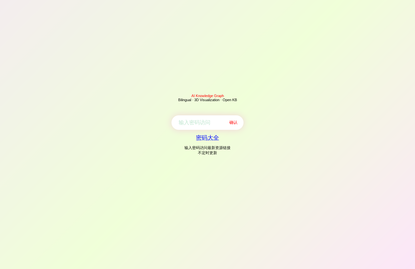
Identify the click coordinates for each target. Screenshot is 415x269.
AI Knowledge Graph (207, 96)
